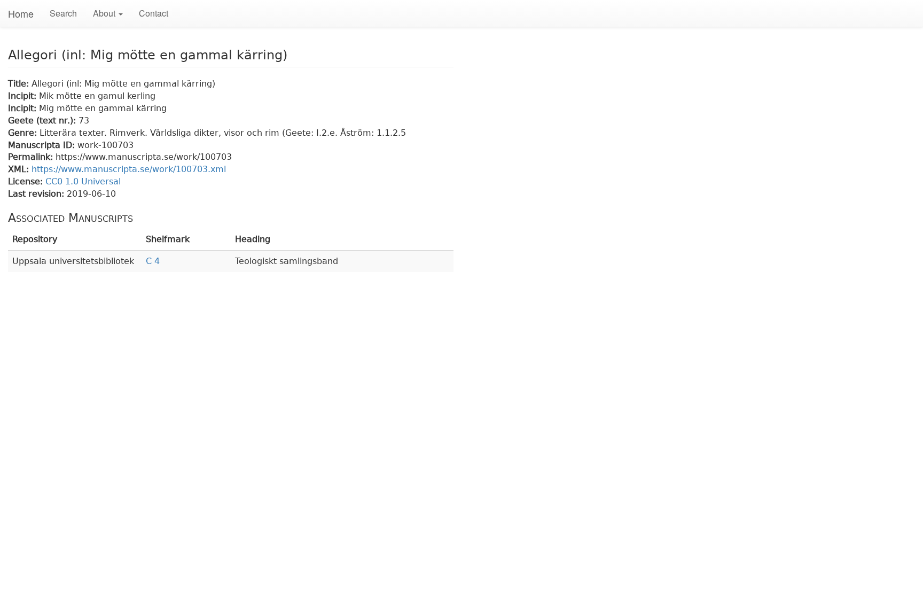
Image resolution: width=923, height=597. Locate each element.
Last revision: (37, 194)
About (105, 13)
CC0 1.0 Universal (83, 181)
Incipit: (23, 96)
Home (21, 13)
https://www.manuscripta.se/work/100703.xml (129, 169)
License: (26, 181)
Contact (153, 13)
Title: (20, 84)
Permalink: (32, 157)
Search (63, 13)
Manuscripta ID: (42, 145)
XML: (20, 169)
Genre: (24, 133)
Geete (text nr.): (43, 120)
